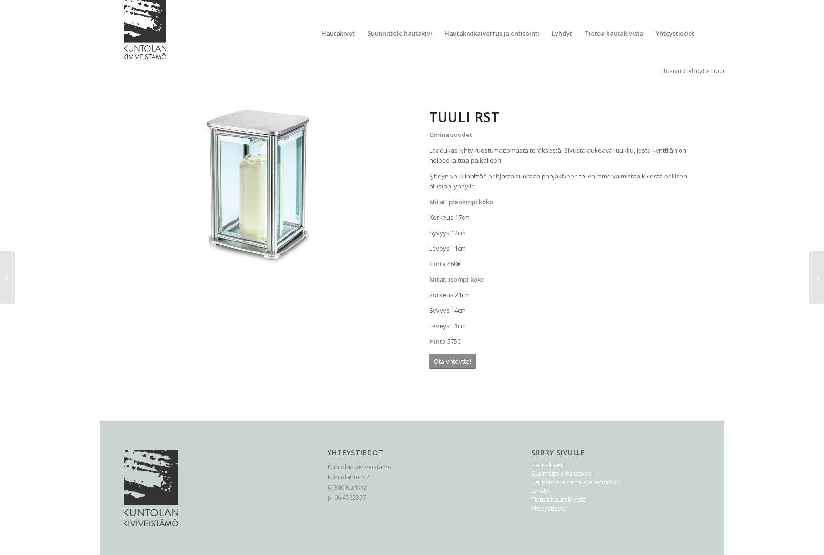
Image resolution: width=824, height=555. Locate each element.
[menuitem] (338, 33)
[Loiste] (7, 277)
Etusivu (670, 70)
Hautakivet (547, 465)
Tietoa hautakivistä (559, 499)
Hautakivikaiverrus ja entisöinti (576, 482)
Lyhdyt (540, 490)
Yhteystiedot (549, 508)
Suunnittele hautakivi (562, 473)
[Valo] (816, 277)
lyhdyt (696, 70)
